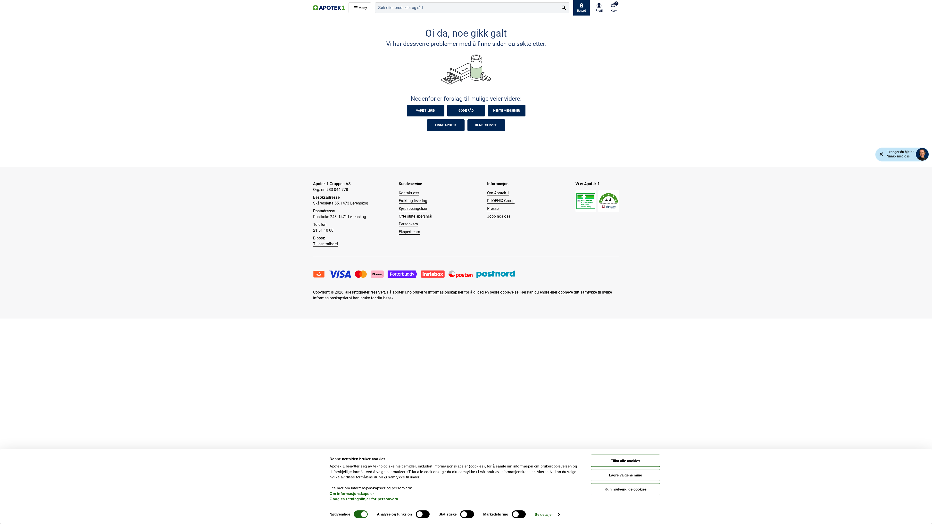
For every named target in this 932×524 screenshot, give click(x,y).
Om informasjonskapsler (352, 493)
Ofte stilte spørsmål (415, 216)
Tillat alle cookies (625, 461)
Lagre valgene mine (625, 475)
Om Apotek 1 (498, 193)
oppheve (565, 292)
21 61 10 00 (323, 230)
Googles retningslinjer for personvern (364, 499)
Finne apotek (445, 125)
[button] (608, 201)
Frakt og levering (413, 200)
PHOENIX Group (501, 200)
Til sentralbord (325, 244)
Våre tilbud (425, 110)
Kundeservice (486, 125)
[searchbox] (466, 8)
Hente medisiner (506, 110)
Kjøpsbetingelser (413, 208)
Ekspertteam (409, 231)
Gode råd (466, 110)
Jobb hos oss (498, 216)
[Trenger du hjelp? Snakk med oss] (922, 154)
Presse (493, 208)
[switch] (423, 514)
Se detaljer (544, 514)
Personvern (408, 224)
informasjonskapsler (445, 292)
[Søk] (563, 7)
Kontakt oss (409, 193)
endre (544, 292)
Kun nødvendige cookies (626, 489)
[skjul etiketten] (881, 154)
